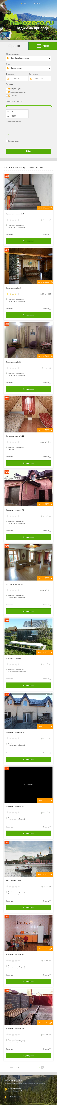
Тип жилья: (9, 84)
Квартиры (13, 95)
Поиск (17, 45)
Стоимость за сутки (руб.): (14, 101)
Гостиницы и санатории (18, 92)
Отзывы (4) (47, 309)
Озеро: (8, 64)
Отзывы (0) (47, 234)
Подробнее (9, 234)
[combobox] (30, 58)
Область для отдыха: (12, 54)
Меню (46, 45)
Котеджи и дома (15, 89)
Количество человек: (14, 122)
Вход (24, 3)
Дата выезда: (33, 74)
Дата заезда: (10, 74)
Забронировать (28, 241)
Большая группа (13, 141)
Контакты (37, 3)
